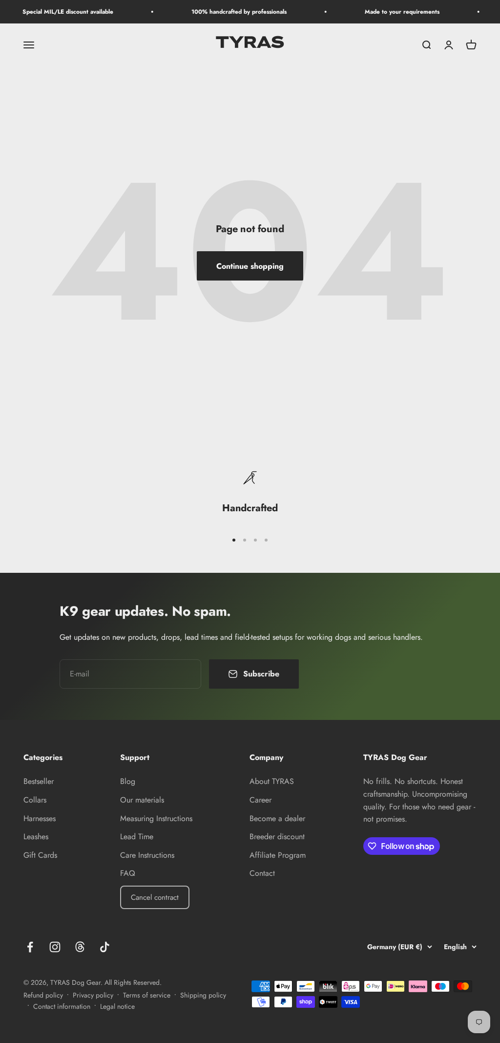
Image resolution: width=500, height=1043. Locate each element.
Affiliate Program (278, 855)
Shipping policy (203, 995)
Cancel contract (155, 897)
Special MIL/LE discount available (59, 11)
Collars (34, 799)
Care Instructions (147, 855)
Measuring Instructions (156, 818)
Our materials (142, 799)
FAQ (127, 873)
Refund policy (43, 995)
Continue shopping (250, 266)
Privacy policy (93, 995)
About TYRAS (272, 781)
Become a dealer (277, 818)
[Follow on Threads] (79, 947)
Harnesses (39, 818)
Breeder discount (277, 836)
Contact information (61, 1006)
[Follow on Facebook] (30, 947)
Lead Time (136, 836)
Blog (127, 781)
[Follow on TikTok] (104, 947)
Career (260, 799)
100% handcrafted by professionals (230, 11)
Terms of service (146, 995)
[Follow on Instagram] (55, 947)
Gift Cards (40, 855)
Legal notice (117, 1006)
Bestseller (38, 781)
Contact (262, 873)
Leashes (35, 836)
